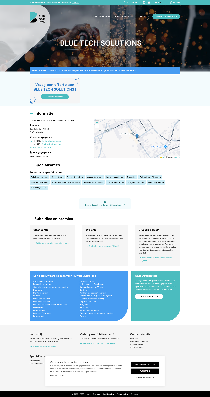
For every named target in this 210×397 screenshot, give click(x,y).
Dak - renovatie (37, 363)
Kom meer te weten (57, 375)
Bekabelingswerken (39, 177)
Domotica (131, 177)
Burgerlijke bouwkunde (43, 284)
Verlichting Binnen (156, 182)
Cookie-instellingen (145, 378)
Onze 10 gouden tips (149, 296)
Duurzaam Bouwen (41, 298)
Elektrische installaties (43, 301)
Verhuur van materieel (89, 310)
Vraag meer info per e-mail (44, 346)
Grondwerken (39, 310)
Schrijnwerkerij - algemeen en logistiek (96, 295)
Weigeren (145, 371)
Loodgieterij (38, 316)
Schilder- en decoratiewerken (93, 293)
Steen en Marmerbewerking (92, 298)
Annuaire (134, 394)
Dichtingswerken (40, 293)
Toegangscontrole (136, 182)
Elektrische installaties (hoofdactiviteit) (50, 304)
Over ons (96, 394)
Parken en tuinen (87, 281)
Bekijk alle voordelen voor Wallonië (104, 246)
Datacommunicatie (114, 177)
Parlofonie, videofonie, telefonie (66, 182)
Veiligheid (84, 304)
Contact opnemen (55, 96)
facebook (143, 2)
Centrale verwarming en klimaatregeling (50, 287)
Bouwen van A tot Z (125, 16)
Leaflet (164, 157)
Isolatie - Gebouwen (42, 313)
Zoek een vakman (101, 16)
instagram (147, 2)
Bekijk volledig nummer (52, 141)
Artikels (144, 16)
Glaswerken (38, 307)
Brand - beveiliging (75, 177)
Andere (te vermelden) (43, 281)
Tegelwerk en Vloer (88, 301)
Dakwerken (38, 290)
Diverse (36, 295)
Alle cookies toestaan (145, 365)
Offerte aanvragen (166, 16)
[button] (137, 136)
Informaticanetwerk (39, 182)
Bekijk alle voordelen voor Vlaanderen (52, 243)
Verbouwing (85, 307)
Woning (83, 316)
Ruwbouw (84, 290)
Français (156, 2)
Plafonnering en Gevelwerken (92, 284)
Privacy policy (122, 394)
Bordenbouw (57, 177)
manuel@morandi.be (42, 147)
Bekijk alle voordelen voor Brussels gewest (157, 259)
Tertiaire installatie (115, 182)
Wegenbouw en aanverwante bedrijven (97, 313)
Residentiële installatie (94, 182)
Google (177, 157)
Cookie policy (108, 394)
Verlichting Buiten (39, 188)
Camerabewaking (95, 177)
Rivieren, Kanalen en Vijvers (91, 287)
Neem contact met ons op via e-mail (99, 343)
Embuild (75, 2)
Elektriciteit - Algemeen (150, 177)
